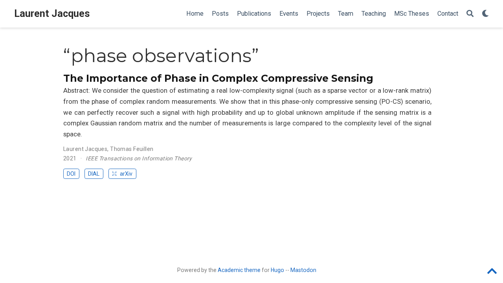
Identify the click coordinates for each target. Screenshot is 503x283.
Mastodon (303, 270)
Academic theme (239, 270)
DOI (71, 174)
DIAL (93, 174)
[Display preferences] (485, 13)
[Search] (470, 13)
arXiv (125, 174)
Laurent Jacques (52, 13)
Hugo (277, 270)
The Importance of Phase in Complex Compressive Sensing (218, 78)
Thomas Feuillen (131, 149)
